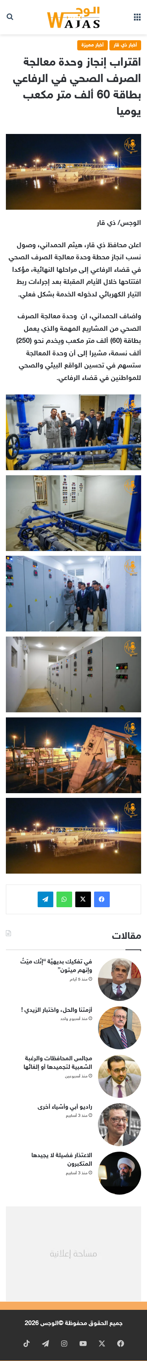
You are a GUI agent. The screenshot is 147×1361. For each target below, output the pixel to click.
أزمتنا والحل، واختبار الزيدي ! (56, 1010)
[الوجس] (73, 17)
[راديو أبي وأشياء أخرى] (119, 1124)
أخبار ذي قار (125, 45)
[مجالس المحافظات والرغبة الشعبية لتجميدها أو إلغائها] (119, 1076)
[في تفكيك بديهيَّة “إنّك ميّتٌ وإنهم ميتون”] (119, 979)
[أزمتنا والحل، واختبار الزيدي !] (119, 1027)
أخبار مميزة (92, 45)
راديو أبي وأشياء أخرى (65, 1107)
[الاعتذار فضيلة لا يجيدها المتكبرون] (119, 1173)
